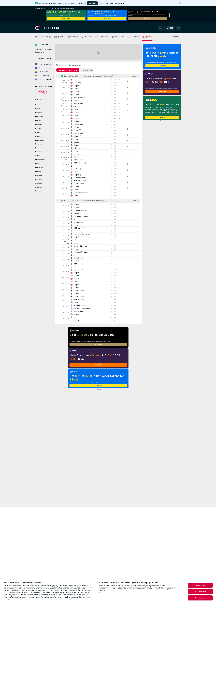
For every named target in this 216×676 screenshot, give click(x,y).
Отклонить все (200, 591)
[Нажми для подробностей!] (98, 81)
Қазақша (92, 3)
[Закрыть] (180, 3)
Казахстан (77, 65)
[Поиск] (160, 28)
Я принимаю (200, 585)
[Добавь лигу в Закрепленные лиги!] (112, 76)
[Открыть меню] (178, 28)
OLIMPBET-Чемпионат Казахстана (43, 51)
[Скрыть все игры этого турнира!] (138, 76)
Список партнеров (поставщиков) (111, 593)
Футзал (62, 65)
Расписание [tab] (87, 70)
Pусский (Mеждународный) (112, 3)
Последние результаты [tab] (68, 70)
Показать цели (200, 598)
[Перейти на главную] (52, 28)
